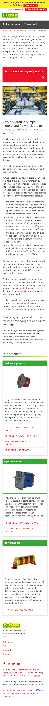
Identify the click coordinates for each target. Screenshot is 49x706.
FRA (41, 9)
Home (5, 31)
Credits (36, 675)
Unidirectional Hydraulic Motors (19, 530)
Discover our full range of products (24, 71)
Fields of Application (16, 31)
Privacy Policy (9, 690)
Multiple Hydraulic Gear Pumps (19, 443)
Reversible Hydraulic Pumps (21, 436)
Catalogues (8, 642)
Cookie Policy (25, 690)
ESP (37, 9)
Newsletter (8, 650)
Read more (29, 5)
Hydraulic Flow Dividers (19, 610)
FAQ (4, 646)
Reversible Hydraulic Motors (21, 523)
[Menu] (45, 16)
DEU (29, 9)
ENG (33, 9)
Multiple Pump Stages (17, 450)
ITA (44, 9)
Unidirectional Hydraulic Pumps (19, 429)
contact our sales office (31, 288)
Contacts (7, 654)
